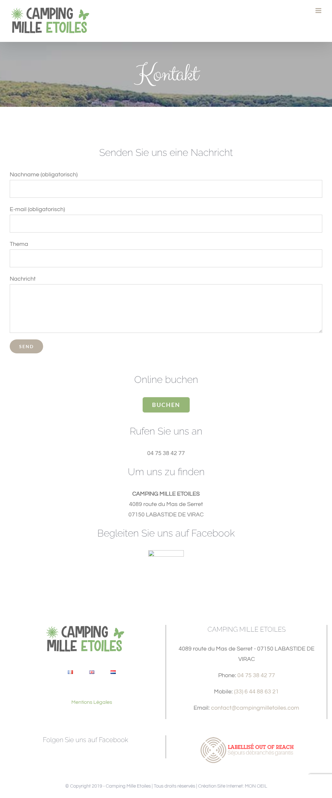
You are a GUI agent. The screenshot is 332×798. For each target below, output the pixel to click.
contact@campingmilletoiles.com (255, 708)
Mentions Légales (91, 702)
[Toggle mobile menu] (318, 10)
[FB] (166, 553)
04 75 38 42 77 (256, 675)
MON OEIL (256, 786)
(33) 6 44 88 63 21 (256, 692)
